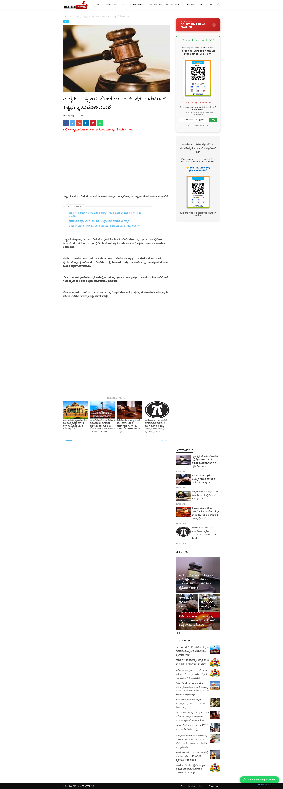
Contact (192, 786)
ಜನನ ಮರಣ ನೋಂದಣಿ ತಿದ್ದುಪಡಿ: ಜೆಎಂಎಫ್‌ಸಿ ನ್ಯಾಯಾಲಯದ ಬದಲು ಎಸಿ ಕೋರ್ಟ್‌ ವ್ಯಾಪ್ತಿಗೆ (191, 703)
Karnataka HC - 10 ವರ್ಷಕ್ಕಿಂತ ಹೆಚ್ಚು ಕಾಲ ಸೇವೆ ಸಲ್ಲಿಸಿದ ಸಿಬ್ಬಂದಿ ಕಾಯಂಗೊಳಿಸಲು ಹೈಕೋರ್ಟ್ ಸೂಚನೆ (193, 651)
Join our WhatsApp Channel (261, 779)
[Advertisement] (116, 166)
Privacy (202, 786)
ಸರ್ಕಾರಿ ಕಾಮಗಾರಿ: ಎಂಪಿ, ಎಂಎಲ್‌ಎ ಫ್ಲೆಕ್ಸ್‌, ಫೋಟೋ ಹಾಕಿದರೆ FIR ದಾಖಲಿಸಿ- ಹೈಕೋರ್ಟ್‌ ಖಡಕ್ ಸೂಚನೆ (192, 756)
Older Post (163, 440)
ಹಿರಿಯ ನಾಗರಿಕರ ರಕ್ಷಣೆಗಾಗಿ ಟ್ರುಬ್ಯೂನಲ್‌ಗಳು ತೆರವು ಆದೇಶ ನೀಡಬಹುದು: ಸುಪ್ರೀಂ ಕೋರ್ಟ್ (104, 226)
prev (177, 633)
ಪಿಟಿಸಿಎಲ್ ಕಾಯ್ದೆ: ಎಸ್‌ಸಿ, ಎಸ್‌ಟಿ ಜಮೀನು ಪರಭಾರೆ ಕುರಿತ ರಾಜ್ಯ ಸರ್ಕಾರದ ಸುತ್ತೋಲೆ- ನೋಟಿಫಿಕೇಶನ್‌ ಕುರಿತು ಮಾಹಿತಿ (192, 674)
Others (66, 21)
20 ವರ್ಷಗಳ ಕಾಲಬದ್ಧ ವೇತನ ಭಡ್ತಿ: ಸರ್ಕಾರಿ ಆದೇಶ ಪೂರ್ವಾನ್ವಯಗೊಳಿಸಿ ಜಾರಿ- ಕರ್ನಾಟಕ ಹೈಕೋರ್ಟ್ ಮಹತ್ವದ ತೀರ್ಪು (192, 716)
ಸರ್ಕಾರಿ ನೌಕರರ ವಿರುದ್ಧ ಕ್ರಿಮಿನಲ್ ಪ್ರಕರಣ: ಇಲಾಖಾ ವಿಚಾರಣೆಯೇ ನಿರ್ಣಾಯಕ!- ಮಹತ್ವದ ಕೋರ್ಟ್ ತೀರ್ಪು (192, 769)
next (179, 633)
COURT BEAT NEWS (86, 786)
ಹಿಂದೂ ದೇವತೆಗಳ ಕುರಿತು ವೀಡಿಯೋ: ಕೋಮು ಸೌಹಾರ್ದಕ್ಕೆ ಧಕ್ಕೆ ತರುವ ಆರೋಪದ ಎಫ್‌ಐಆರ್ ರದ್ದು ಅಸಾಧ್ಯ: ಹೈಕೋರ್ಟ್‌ (205, 513)
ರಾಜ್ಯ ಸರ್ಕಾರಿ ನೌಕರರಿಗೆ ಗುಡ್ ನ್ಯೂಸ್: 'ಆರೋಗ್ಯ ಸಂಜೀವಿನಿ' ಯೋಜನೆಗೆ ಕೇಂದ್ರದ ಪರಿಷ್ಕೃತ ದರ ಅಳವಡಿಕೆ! (105, 214)
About (183, 786)
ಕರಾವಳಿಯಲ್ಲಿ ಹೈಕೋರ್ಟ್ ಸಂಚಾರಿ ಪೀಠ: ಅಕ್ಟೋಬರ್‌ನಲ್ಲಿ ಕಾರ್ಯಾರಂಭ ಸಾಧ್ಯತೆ (99, 221)
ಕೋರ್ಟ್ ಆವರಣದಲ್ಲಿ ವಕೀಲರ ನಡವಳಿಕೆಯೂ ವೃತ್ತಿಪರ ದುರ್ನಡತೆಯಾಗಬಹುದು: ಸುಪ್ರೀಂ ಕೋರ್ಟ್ (204, 532)
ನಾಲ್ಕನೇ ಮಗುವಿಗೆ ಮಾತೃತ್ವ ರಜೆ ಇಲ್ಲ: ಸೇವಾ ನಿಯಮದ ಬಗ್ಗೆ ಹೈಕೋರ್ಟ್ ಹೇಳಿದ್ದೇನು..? (205, 495)
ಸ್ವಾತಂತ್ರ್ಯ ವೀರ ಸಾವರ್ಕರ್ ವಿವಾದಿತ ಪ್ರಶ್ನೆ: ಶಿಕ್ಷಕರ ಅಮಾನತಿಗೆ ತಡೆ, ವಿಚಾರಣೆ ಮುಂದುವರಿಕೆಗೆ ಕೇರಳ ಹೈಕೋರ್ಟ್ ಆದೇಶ (205, 461)
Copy (213, 120)
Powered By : (268, 784)
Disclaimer (213, 786)
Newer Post (69, 440)
